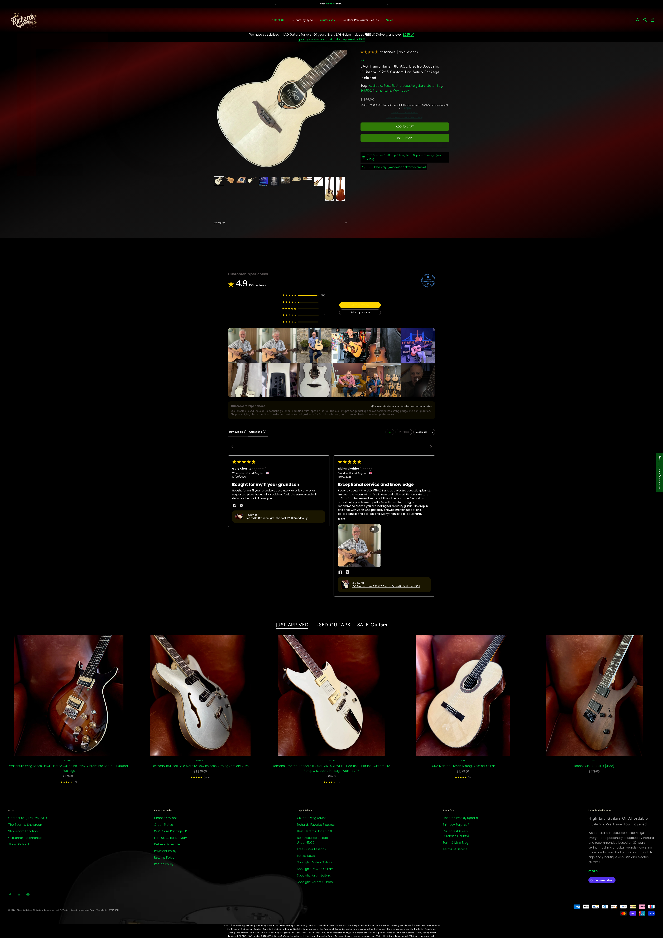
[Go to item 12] (340, 188)
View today (401, 90)
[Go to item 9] (307, 178)
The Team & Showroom (25, 825)
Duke (462, 760)
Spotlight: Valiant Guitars (315, 882)
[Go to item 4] (252, 179)
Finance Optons (165, 818)
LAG (363, 59)
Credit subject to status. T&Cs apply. (404, 118)
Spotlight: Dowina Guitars (315, 869)
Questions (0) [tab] (258, 432)
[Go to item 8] (296, 178)
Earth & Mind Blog (455, 843)
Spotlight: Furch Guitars (314, 875)
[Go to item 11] (329, 188)
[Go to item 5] (263, 181)
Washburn (69, 760)
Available (375, 86)
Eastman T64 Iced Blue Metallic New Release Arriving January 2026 (200, 766)
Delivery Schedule (167, 844)
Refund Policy (163, 864)
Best (386, 86)
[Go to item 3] (241, 179)
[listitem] (245, 345)
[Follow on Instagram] (19, 894)
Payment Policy (165, 851)
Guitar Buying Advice (311, 818)
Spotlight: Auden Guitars (314, 862)
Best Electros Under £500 (315, 831)
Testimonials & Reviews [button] (660, 472)
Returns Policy (164, 857)
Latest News (306, 856)
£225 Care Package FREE (172, 831)
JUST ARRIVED (292, 624)
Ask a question (360, 312)
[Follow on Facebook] (10, 894)
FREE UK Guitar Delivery (170, 838)
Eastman (200, 760)
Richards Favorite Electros (316, 825)
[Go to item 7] (285, 180)
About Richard (18, 844)
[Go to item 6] (274, 181)
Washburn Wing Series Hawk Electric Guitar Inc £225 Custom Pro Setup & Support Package (68, 768)
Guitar (431, 86)
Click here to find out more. (404, 113)
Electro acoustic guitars (408, 86)
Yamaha (331, 760)
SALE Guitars (372, 624)
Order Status (163, 825)
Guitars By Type (302, 20)
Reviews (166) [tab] (237, 432)
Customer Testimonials (25, 838)
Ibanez (594, 760)
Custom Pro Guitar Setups (361, 20)
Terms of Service (455, 849)
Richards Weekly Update (460, 818)
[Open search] (390, 432)
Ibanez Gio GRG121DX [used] (594, 766)
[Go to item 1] (219, 180)
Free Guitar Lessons (311, 849)
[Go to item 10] (318, 181)
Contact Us (277, 20)
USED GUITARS (332, 624)
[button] (370, 52)
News (389, 20)
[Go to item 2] (230, 180)
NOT (325, 3)
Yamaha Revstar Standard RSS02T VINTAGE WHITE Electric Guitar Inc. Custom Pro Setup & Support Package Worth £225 (331, 768)
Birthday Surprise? (456, 825)
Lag (439, 86)
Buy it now (405, 138)
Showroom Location (23, 831)
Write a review (360, 305)
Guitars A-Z (328, 20)
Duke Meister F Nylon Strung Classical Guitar (463, 766)
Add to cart (405, 127)
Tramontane (382, 90)
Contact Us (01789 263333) (27, 818)
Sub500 (366, 90)
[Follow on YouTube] (28, 894)
